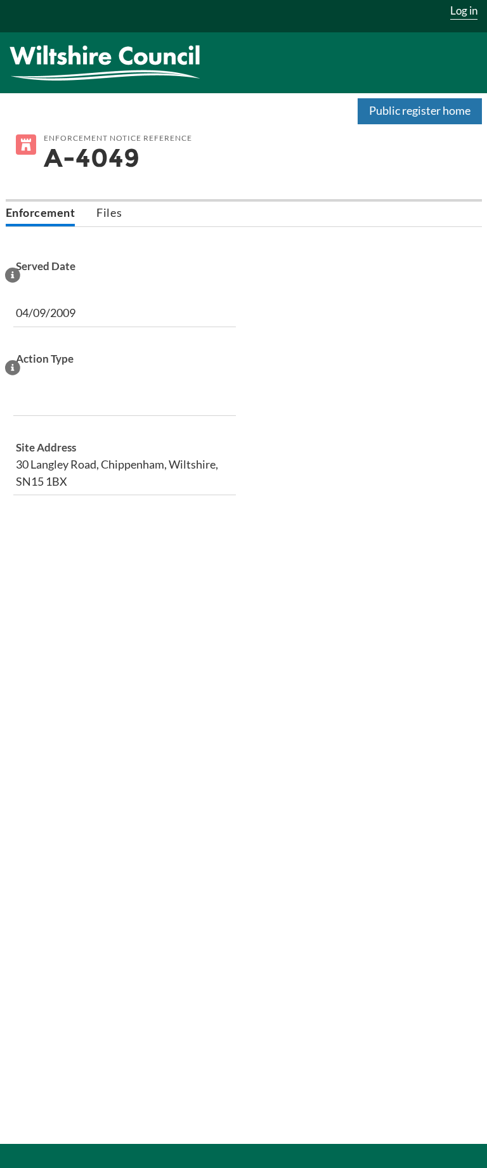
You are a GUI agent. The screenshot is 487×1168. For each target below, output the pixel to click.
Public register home (420, 110)
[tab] (40, 214)
